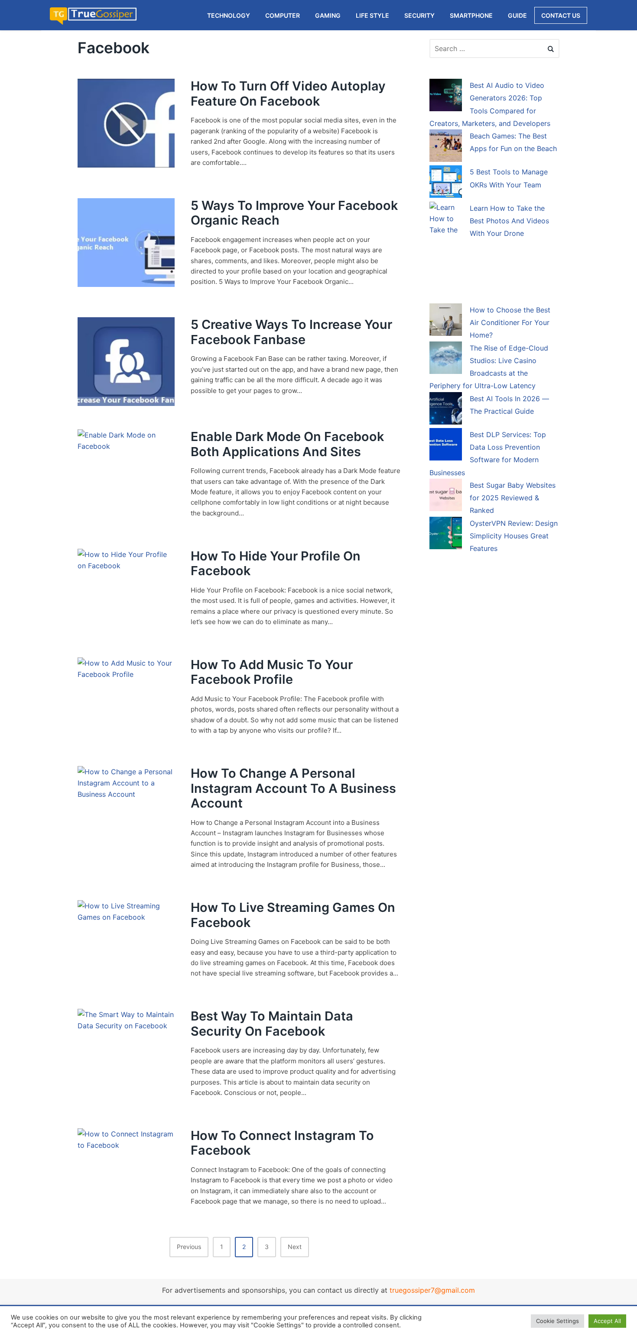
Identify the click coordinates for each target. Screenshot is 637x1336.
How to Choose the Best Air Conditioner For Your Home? (510, 323)
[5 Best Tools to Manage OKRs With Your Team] (445, 183)
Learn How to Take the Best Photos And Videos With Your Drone (509, 221)
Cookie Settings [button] (557, 1320)
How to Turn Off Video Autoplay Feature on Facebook (288, 93)
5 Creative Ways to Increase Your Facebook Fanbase (291, 332)
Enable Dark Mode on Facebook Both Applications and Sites (287, 444)
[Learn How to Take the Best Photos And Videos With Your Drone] (445, 252)
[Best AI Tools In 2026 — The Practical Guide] (445, 410)
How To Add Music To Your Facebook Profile (272, 672)
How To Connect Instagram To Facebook (282, 1143)
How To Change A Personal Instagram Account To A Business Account (293, 788)
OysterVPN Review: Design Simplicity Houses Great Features (514, 536)
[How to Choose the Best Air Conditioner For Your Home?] (445, 321)
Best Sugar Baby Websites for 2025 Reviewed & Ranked (513, 498)
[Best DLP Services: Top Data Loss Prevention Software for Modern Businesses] (445, 446)
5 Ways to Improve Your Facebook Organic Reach (294, 213)
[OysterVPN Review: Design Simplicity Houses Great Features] (445, 534)
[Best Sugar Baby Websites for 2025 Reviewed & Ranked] (445, 496)
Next (295, 1246)
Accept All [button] (607, 1320)
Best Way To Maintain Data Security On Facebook (272, 1023)
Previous (189, 1246)
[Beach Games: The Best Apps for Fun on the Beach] (445, 147)
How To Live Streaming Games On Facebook (293, 915)
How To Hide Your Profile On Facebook (276, 563)
